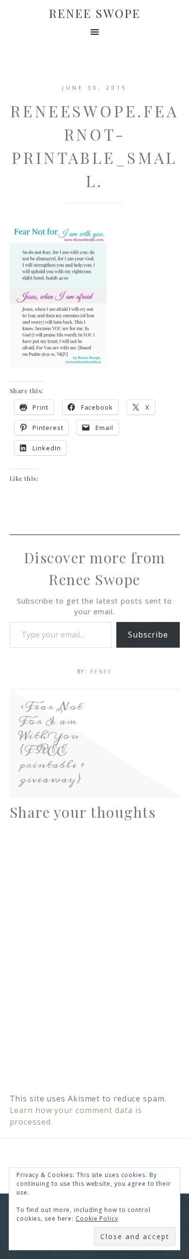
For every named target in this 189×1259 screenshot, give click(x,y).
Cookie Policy (97, 1218)
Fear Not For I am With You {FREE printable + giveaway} (52, 742)
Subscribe (148, 634)
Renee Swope (95, 13)
